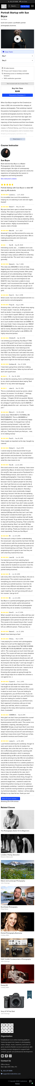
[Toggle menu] (32, 6)
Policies (17, 1084)
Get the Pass (25, 6)
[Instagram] (10, 1055)
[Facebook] (6, 1055)
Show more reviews (9, 798)
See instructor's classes (9, 178)
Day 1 (4, 56)
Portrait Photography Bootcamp (11, 933)
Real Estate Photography (9, 907)
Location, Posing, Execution (10, 855)
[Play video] (17, 39)
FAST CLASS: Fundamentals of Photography (16, 959)
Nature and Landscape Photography (13, 881)
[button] (30, 1081)
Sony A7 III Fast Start (8, 1011)
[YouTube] (2, 1055)
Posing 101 (4, 985)
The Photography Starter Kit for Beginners (15, 831)
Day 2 (4, 60)
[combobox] (14, 6)
